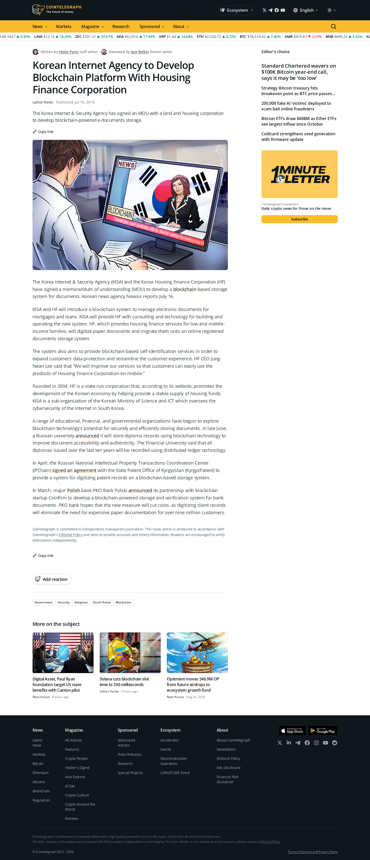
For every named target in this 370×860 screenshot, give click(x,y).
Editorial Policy (70, 534)
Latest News (43, 102)
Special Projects (130, 772)
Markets (63, 26)
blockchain (184, 289)
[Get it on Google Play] (323, 730)
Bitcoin (38, 763)
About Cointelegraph (233, 740)
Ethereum (41, 772)
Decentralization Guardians (173, 761)
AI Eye (70, 785)
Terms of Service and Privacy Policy (313, 852)
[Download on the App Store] (292, 730)
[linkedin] (289, 744)
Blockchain (41, 791)
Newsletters (226, 749)
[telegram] (298, 744)
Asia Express (75, 776)
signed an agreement (74, 470)
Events (165, 749)
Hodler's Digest (77, 767)
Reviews (71, 818)
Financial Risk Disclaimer (228, 779)
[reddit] (335, 744)
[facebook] (307, 744)
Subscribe (299, 219)
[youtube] (325, 744)
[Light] (331, 10)
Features (72, 749)
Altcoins (39, 781)
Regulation (41, 800)
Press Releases (130, 754)
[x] (280, 744)
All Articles (73, 740)
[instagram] (316, 744)
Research (120, 26)
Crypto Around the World (80, 807)
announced (87, 436)
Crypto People (76, 758)
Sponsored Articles (126, 743)
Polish (73, 490)
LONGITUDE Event (175, 772)
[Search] (334, 26)
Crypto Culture (77, 795)
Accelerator (169, 740)
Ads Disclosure (229, 767)
